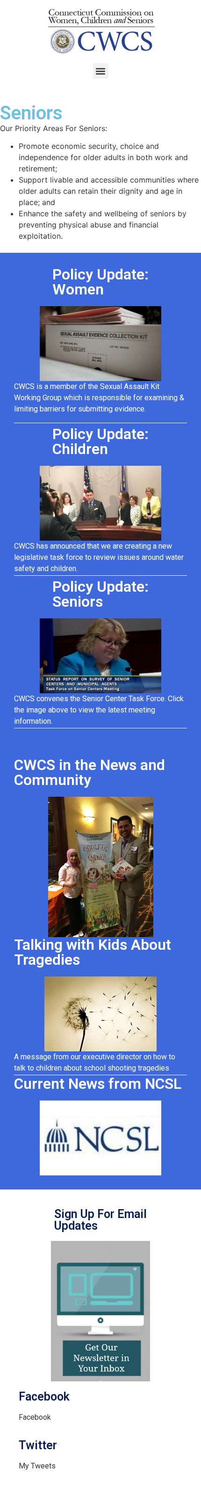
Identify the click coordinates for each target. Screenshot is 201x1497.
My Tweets (37, 1465)
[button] (100, 71)
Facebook (35, 1417)
